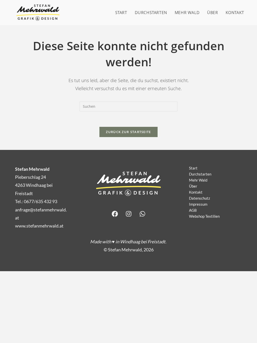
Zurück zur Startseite (128, 132)
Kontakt (196, 192)
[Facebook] (114, 214)
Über (193, 186)
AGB (193, 210)
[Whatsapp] (142, 214)
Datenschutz (199, 198)
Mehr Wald (198, 180)
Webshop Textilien (204, 216)
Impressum (198, 204)
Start (193, 168)
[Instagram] (128, 214)
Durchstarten (200, 174)
